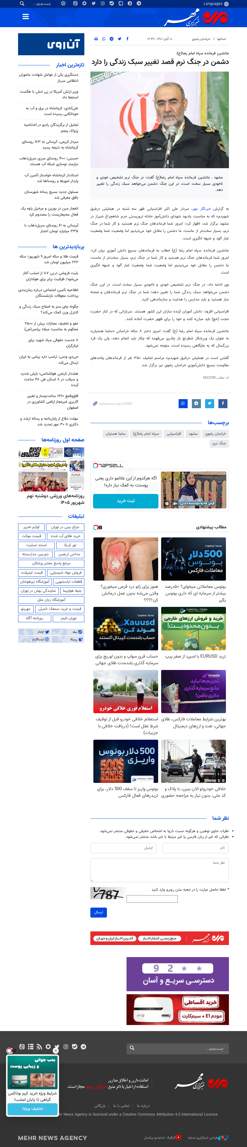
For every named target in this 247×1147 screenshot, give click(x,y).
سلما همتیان (116, 434)
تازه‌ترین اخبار (70, 65)
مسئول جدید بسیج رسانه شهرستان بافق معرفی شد (51, 195)
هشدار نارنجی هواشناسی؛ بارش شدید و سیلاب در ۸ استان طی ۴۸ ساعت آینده (49, 379)
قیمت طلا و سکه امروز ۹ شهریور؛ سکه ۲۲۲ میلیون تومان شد (49, 259)
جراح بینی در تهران (65, 527)
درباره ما (143, 1106)
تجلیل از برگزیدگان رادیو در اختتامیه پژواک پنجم (51, 128)
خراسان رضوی (201, 39)
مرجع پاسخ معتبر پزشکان (51, 563)
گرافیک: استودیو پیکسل (160, 1137)
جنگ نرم (219, 444)
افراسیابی (174, 434)
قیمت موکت (31, 536)
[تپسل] (95, 466)
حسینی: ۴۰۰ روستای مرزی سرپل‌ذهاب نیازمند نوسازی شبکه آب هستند (48, 161)
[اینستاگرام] (66, 1047)
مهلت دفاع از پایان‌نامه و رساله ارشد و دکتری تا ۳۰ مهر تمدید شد (49, 422)
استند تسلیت (36, 545)
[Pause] (166, 503)
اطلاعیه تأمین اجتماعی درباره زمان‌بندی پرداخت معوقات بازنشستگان (48, 293)
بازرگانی (100, 1106)
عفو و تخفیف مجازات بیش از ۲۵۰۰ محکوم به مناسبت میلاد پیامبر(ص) (51, 326)
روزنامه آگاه (34, 618)
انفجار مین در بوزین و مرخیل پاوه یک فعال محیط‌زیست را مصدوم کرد (49, 211)
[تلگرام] (83, 1047)
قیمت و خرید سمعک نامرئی (59, 609)
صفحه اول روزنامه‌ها (63, 440)
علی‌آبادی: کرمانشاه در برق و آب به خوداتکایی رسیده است (52, 111)
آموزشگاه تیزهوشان (34, 582)
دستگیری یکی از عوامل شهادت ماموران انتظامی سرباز (48, 78)
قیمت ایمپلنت (32, 573)
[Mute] (175, 503)
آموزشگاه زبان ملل (51, 600)
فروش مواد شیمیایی (66, 573)
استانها (221, 39)
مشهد (193, 434)
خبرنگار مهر (201, 209)
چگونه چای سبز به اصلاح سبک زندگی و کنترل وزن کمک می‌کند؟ (48, 310)
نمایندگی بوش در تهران (38, 591)
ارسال (98, 912)
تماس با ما (121, 1106)
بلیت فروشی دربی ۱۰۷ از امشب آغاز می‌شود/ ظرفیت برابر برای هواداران (50, 276)
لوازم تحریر (31, 527)
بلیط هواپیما (72, 591)
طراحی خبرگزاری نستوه (203, 1137)
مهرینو (25, 609)
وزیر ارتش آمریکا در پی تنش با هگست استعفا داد (49, 95)
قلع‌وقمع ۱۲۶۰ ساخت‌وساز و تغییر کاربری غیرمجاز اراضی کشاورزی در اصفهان (52, 402)
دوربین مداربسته (35, 554)
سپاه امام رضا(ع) (146, 434)
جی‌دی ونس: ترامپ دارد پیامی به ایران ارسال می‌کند (48, 360)
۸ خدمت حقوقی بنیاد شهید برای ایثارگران (53, 343)
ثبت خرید (126, 501)
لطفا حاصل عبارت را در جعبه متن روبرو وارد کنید (190, 890)
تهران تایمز (69, 618)
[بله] (74, 1047)
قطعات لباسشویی (68, 582)
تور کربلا (70, 545)
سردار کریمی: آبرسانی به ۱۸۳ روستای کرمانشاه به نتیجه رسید (50, 145)
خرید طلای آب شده (65, 536)
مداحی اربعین (69, 554)
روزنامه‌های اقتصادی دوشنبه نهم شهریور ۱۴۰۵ (52, 499)
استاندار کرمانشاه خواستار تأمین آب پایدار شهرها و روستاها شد (51, 178)
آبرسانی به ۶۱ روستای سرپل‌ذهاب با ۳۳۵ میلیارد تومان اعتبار (51, 228)
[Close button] (56, 1051)
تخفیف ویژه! (32, 1109)
